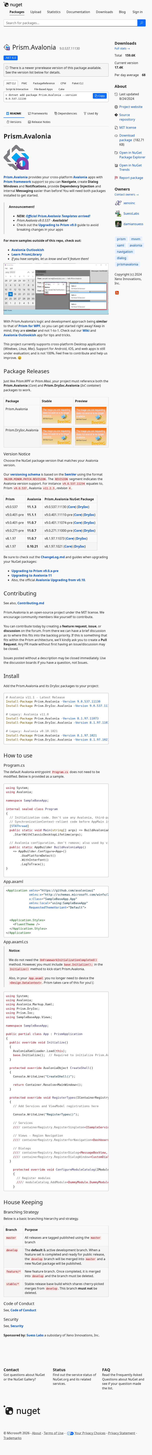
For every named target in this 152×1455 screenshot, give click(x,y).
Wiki (86, 330)
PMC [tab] (24, 83)
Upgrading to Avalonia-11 (31, 575)
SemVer (70, 474)
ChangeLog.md (53, 557)
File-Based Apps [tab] (43, 89)
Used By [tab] (92, 113)
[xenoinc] (118, 203)
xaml (120, 245)
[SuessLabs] (118, 213)
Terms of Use (54, 1433)
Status (59, 1369)
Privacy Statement (121, 1433)
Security (16, 1326)
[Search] (141, 22)
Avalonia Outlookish (27, 250)
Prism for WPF (29, 326)
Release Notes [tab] (40, 122)
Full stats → (122, 48)
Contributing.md (30, 603)
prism (121, 239)
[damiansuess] (118, 224)
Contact (11, 1369)
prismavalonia (127, 264)
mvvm (135, 239)
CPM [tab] (63, 83)
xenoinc (129, 203)
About (36, 1433)
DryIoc (83, 507)
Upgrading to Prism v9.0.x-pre (34, 571)
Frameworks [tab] (39, 113)
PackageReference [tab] (44, 83)
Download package (127, 137)
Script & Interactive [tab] (17, 89)
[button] (100, 96)
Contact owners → (127, 194)
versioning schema (25, 474)
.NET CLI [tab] (11, 83)
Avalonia (80, 177)
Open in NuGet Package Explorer (132, 154)
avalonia (136, 245)
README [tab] (15, 113)
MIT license (127, 127)
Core (71, 507)
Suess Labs (35, 1335)
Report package (131, 178)
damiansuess (133, 224)
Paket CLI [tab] (77, 83)
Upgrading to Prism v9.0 (57, 225)
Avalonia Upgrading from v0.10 (60, 580)
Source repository (127, 117)
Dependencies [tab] (67, 113)
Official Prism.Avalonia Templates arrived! (58, 216)
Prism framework (17, 181)
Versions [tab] (15, 122)
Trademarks (13, 1438)
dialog (121, 258)
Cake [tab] (61, 89)
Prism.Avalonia (16, 177)
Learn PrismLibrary (26, 254)
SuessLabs (131, 213)
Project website (130, 107)
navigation (125, 251)
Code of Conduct (23, 1310)
